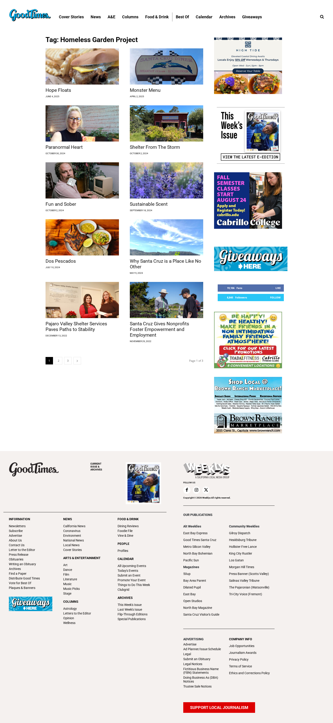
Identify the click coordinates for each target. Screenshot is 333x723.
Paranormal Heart (64, 147)
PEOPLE (123, 544)
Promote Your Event (132, 580)
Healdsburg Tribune (242, 540)
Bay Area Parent (194, 580)
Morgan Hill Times (241, 567)
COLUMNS (70, 601)
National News (73, 540)
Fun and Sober (61, 204)
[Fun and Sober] (82, 180)
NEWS (67, 519)
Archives (15, 569)
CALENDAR (126, 559)
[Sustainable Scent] (166, 180)
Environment (72, 535)
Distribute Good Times (24, 578)
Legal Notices (192, 664)
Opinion (68, 618)
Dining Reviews (128, 526)
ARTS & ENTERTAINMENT (82, 558)
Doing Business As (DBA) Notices (200, 679)
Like (278, 288)
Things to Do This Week (134, 585)
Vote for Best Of (20, 583)
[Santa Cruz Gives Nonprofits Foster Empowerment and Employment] (166, 300)
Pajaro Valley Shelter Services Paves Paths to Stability (76, 326)
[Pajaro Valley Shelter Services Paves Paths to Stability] (82, 300)
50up (187, 574)
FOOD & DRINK (128, 519)
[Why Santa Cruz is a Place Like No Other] (166, 237)
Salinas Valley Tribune (244, 580)
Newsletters (17, 526)
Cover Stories (72, 550)
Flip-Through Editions (132, 614)
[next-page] (77, 360)
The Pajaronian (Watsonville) (249, 587)
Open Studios (192, 601)
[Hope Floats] (82, 66)
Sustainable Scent (149, 204)
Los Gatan (236, 560)
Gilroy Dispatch (239, 533)
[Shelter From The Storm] (166, 123)
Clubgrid (123, 589)
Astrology (70, 608)
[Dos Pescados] (82, 237)
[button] (322, 17)
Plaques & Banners (22, 588)
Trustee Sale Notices (197, 686)
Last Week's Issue (130, 609)
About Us (15, 540)
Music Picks (71, 589)
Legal (187, 654)
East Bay (189, 594)
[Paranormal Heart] (82, 123)
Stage (67, 593)
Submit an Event (129, 575)
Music (67, 584)
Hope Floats (58, 90)
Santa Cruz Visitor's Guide (201, 614)
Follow (275, 297)
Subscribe (16, 531)
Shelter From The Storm (155, 147)
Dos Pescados (61, 261)
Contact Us (16, 545)
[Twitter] (206, 490)
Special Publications (132, 619)
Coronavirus (71, 531)
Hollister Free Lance (243, 546)
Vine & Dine (125, 535)
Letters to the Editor (77, 613)
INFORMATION (19, 519)
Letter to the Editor (22, 550)
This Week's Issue (130, 605)
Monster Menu (145, 90)
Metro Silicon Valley (196, 546)
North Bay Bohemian (197, 553)
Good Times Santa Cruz (199, 540)
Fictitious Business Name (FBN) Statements (201, 671)
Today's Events (128, 570)
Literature (70, 579)
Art (65, 565)
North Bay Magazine (197, 608)
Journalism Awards (242, 652)
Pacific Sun (191, 560)
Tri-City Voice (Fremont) (245, 594)
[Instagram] (196, 490)
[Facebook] (187, 490)
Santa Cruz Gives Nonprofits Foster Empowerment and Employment (159, 329)
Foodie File (125, 531)
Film (66, 574)
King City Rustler (240, 553)
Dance (67, 570)
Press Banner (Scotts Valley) (249, 574)
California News (74, 526)
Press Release (18, 554)
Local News (71, 545)
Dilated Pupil (192, 587)
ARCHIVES (96, 466)
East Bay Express (195, 533)
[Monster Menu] (166, 66)
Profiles (123, 551)
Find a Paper (18, 573)
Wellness (69, 623)
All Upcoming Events (132, 566)
